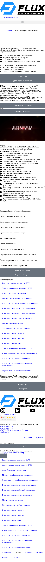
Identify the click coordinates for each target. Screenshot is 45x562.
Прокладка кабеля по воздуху (13, 333)
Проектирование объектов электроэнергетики (19, 353)
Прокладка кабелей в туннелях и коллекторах (19, 308)
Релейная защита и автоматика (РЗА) (16, 283)
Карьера (5, 557)
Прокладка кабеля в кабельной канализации (18, 313)
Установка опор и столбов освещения (16, 328)
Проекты (39, 437)
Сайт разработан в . (12, 453)
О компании (27, 437)
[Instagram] (2, 410)
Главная (10, 31)
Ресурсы (39, 552)
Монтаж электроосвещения (12, 323)
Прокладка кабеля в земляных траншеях (17, 318)
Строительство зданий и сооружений (16, 358)
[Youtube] (32, 410)
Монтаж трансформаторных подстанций (17, 298)
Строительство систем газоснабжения (16, 371)
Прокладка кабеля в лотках (12, 343)
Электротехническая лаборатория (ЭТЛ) (17, 288)
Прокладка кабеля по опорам (13, 338)
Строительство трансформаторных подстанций (20, 303)
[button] (22, 22)
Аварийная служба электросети (14, 293)
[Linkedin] (17, 410)
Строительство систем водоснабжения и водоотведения (17, 365)
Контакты (16, 557)
